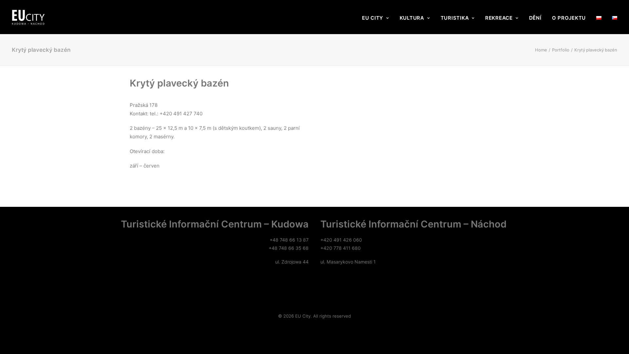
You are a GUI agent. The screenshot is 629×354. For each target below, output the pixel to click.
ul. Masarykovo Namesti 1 (348, 262)
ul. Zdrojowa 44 (292, 262)
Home (541, 49)
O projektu (569, 18)
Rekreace (499, 18)
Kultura (412, 18)
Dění (535, 18)
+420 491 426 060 (341, 240)
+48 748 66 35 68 (289, 248)
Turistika (455, 18)
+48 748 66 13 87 (289, 240)
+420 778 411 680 (340, 248)
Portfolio (560, 49)
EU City (372, 18)
